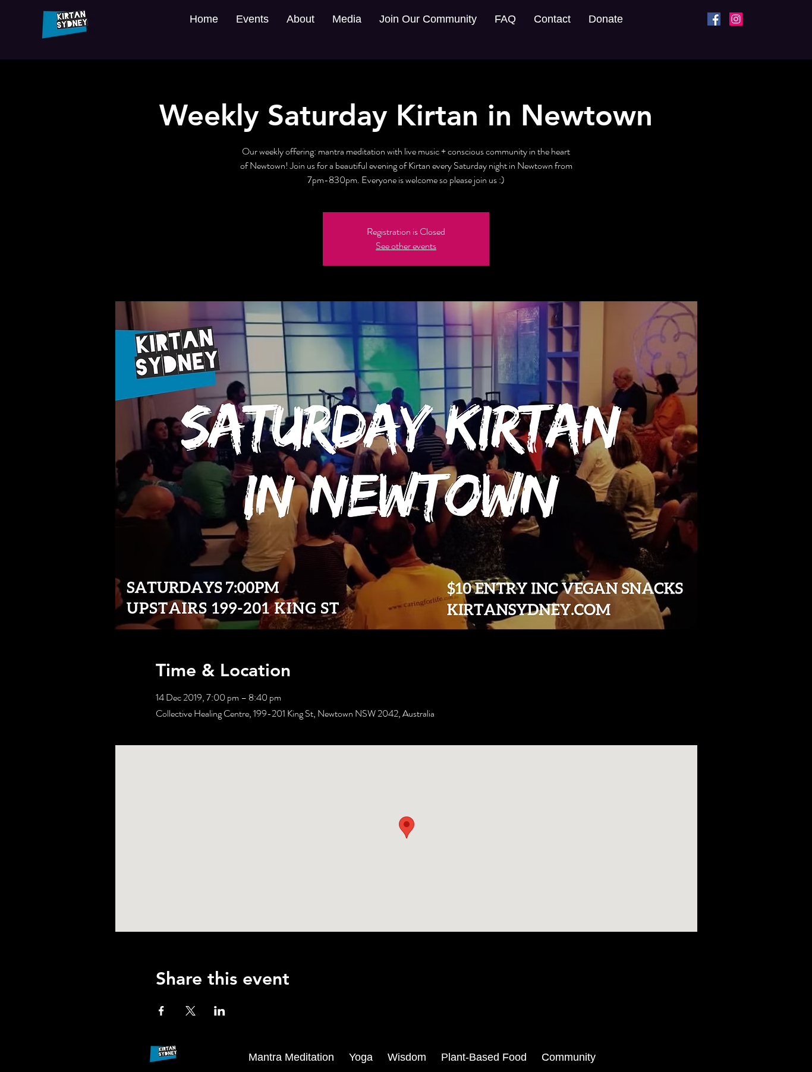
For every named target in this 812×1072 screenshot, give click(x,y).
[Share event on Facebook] (161, 1011)
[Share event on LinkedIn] (219, 1011)
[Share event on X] (190, 1011)
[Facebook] (713, 19)
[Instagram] (735, 19)
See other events (406, 246)
